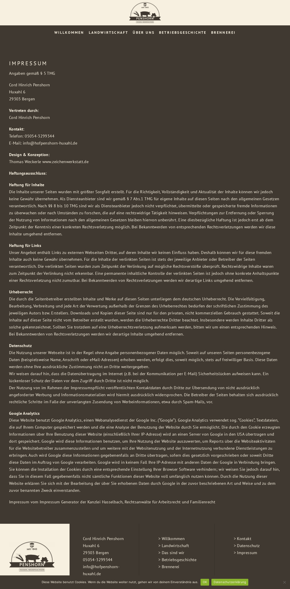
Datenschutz (248, 545)
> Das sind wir (171, 552)
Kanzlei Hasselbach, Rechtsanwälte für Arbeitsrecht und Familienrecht (151, 502)
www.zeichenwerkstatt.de (65, 161)
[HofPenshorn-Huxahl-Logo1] (145, 4)
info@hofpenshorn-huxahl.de (50, 143)
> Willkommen (171, 538)
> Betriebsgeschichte (177, 559)
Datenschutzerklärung (230, 582)
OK (205, 582)
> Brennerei (168, 566)
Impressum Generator (59, 502)
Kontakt (244, 538)
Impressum (247, 552)
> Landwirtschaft (173, 545)
